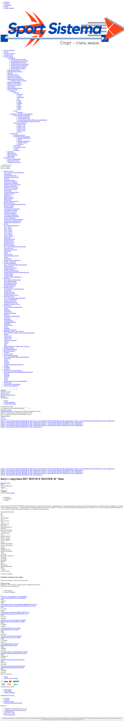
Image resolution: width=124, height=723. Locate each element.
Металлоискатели (12, 154)
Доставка (6, 3)
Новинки (20, 112)
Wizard (19, 108)
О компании (7, 5)
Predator (20, 103)
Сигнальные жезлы (19, 147)
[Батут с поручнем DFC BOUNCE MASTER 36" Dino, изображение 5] (62, 422)
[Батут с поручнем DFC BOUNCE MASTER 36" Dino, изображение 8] (21, 425)
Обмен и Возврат (9, 8)
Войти (2, 410)
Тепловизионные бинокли (18, 67)
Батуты (6, 52)
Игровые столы (8, 55)
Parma (19, 100)
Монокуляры (11, 156)
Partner (19, 101)
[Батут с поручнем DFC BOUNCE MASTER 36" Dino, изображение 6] (21, 424)
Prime (19, 105)
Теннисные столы (9, 157)
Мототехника (11, 86)
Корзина (3, 395)
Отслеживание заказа (7, 408)
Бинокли (9, 73)
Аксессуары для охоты (13, 85)
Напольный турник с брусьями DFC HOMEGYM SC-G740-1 (18, 606)
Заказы (6, 400)
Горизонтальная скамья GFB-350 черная (12, 667)
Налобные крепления (24, 141)
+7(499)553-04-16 (9, 711)
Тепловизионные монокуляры (19, 61)
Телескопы (10, 151)
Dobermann (21, 97)
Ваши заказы (7, 689)
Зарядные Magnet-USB (24, 138)
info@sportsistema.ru (9, 714)
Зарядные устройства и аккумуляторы (22, 114)
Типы (15, 111)
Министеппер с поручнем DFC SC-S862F (13, 621)
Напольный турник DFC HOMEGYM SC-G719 (14, 613)
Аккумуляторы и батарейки (22, 115)
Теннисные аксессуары (14, 162)
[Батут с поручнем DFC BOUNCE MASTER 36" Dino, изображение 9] (62, 425)
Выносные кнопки (19, 135)
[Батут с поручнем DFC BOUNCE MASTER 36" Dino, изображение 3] (94, 421)
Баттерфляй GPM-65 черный (9, 645)
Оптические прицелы (13, 70)
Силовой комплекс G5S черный (10, 629)
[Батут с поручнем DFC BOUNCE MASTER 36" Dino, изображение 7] (62, 424)
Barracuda (20, 94)
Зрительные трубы (12, 74)
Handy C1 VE (21, 126)
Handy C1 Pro (21, 124)
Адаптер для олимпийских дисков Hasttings (13, 598)
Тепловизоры (11, 58)
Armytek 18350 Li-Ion (24, 117)
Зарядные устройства (20, 123)
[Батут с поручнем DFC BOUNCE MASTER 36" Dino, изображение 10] (21, 427)
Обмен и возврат (9, 701)
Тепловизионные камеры (18, 68)
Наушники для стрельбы (14, 83)
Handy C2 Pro (21, 127)
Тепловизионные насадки (18, 62)
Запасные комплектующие (21, 136)
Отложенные (8, 691)
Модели (16, 92)
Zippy (19, 109)
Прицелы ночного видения (18, 80)
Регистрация (8, 410)
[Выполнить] (30, 408)
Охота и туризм (8, 56)
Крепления (17, 145)
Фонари (13, 91)
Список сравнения (9, 402)
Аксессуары (14, 133)
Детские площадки (9, 53)
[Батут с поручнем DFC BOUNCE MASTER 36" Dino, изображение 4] (21, 422)
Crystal (19, 95)
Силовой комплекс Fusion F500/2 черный (12, 659)
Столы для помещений (14, 159)
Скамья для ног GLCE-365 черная (10, 637)
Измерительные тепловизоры (19, 65)
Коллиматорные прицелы (14, 71)
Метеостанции (11, 153)
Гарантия (6, 2)
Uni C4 (20, 132)
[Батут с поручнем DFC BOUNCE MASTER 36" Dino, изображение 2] (53, 421)
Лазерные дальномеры (13, 76)
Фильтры (16, 150)
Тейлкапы (20, 144)
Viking (19, 106)
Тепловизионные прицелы (18, 59)
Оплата (6, 6)
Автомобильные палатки (14, 88)
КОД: (2, 484)
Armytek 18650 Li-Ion (24, 118)
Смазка (16, 148)
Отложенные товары (10, 403)
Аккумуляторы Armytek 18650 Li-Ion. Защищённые (32, 120)
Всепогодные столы (13, 160)
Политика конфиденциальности (13, 703)
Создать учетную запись (11, 678)
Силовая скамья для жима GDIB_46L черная (13, 653)
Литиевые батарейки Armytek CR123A (29, 121)
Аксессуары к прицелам (14, 77)
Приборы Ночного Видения (15, 79)
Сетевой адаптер (22, 142)
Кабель (20, 139)
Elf (18, 98)
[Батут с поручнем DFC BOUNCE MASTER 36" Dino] (17, 421)
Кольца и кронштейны (13, 82)
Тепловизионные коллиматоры (20, 64)
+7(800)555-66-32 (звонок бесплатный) (15, 710)
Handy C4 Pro (21, 130)
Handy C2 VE (21, 129)
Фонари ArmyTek (12, 89)
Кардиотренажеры (9, 50)
